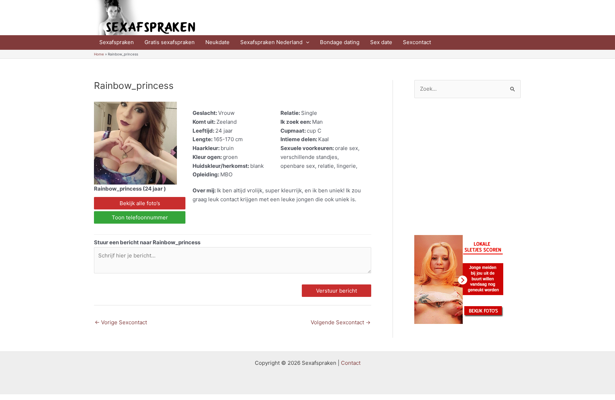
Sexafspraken (116, 42)
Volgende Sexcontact (340, 322)
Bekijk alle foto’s (140, 203)
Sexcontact (417, 42)
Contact (351, 362)
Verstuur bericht (336, 290)
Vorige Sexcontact (121, 322)
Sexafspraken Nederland (271, 42)
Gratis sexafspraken (169, 42)
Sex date (381, 42)
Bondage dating (339, 42)
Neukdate (217, 42)
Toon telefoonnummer (140, 217)
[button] (306, 42)
